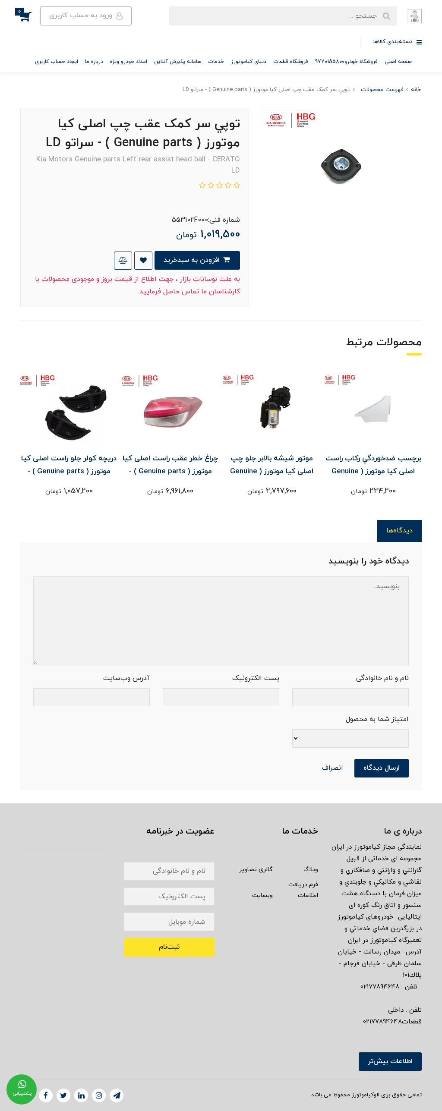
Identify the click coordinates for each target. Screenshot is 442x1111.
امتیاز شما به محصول (377, 719)
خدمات (216, 61)
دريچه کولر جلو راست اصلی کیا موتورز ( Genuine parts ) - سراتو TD (69, 471)
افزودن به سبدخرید (193, 260)
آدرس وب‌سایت (126, 678)
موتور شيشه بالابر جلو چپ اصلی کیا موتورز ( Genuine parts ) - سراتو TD (271, 471)
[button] (30, 15)
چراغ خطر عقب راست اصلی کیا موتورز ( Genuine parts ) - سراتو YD (170, 471)
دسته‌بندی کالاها (393, 42)
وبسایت (262, 895)
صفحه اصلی (398, 61)
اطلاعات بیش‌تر (390, 1061)
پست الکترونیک (255, 678)
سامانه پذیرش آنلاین (177, 61)
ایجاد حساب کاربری (56, 61)
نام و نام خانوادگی (382, 678)
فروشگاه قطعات (290, 61)
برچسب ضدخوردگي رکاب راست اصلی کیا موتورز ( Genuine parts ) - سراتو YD (373, 471)
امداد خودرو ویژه (128, 61)
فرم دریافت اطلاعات (303, 890)
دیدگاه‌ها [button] (399, 530)
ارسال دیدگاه (381, 768)
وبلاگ (310, 870)
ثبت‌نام (169, 947)
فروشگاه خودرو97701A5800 (346, 61)
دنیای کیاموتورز (248, 61)
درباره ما (94, 61)
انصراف (332, 768)
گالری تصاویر (256, 870)
